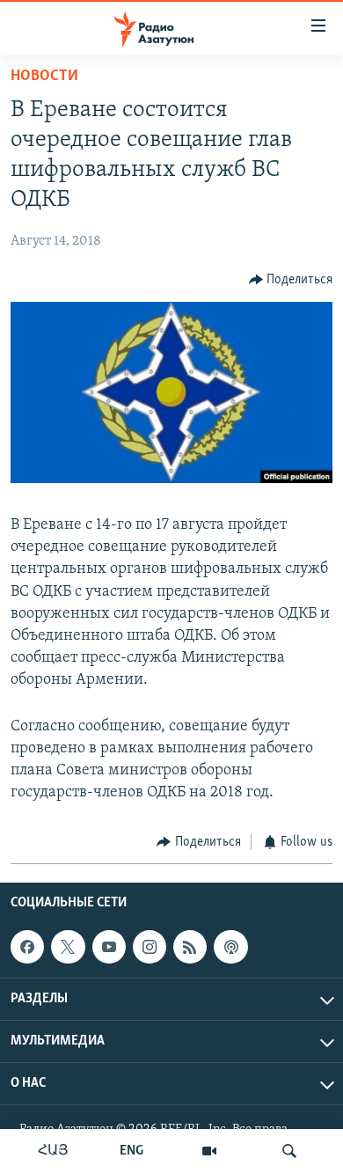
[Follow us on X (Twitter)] (67, 947)
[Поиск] (289, 1151)
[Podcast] (230, 947)
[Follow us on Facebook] (27, 947)
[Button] (291, 279)
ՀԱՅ (53, 1151)
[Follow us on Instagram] (149, 947)
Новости (44, 76)
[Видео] (209, 1151)
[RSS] (190, 947)
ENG (131, 1151)
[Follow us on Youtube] (109, 947)
